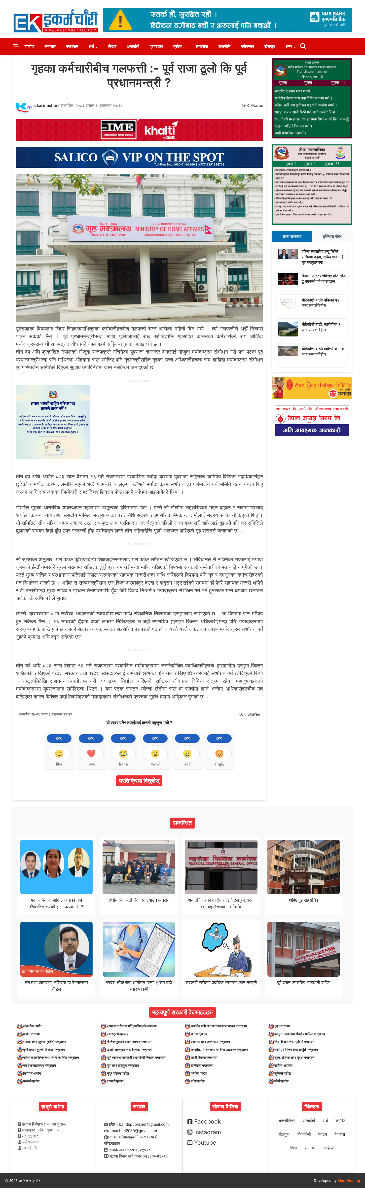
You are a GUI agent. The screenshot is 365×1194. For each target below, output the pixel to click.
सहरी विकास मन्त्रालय (204, 1057)
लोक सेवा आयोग (32, 1026)
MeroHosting (349, 1180)
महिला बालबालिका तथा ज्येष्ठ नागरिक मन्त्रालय (51, 1057)
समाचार (50, 46)
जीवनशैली (304, 1134)
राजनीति (224, 46)
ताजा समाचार (292, 236)
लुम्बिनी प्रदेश (282, 1073)
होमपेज (29, 46)
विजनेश (339, 1134)
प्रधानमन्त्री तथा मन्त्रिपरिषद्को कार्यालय (132, 1026)
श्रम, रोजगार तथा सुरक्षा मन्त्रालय (294, 1057)
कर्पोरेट (340, 1121)
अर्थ (91, 46)
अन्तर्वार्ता (133, 46)
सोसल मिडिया (226, 1107)
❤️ (91, 753)
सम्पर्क (139, 1107)
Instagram (207, 1132)
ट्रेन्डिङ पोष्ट (332, 236)
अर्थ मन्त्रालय (31, 1034)
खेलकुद (269, 46)
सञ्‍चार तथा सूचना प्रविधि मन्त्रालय (44, 1041)
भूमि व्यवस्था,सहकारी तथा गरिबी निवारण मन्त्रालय (136, 1057)
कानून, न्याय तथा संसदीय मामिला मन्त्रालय (299, 1034)
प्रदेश (177, 46)
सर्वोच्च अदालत (283, 1065)
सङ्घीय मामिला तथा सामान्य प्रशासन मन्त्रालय (219, 1026)
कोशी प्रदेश (281, 1081)
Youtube (205, 1142)
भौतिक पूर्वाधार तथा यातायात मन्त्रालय (129, 1041)
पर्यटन (322, 1134)
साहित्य (328, 1148)
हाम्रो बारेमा (52, 1107)
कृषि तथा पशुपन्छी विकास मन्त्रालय (44, 1049)
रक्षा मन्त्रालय (199, 1034)
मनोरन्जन (247, 46)
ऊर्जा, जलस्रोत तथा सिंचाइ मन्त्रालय (129, 1049)
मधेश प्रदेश (198, 1081)
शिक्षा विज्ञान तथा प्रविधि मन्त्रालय (294, 1041)
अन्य (289, 46)
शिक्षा (293, 1148)
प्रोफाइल (156, 46)
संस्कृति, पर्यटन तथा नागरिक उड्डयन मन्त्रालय (219, 1049)
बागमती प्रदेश (115, 1081)
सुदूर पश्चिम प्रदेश (118, 1073)
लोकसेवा (202, 46)
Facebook (207, 1121)
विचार (112, 46)
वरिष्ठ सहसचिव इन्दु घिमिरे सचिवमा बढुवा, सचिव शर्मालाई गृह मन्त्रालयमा (322, 257)
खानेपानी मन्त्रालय (202, 1065)
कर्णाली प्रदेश (199, 1073)
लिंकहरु (311, 1107)
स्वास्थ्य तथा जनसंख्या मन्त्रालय (210, 1041)
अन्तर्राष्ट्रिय (286, 1121)
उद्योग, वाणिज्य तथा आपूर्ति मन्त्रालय (296, 1049)
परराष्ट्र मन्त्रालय (117, 1034)
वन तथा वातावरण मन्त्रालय (39, 1065)
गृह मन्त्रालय (282, 1026)
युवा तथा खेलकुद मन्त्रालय (123, 1065)
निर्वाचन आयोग (32, 1073)
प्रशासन (72, 46)
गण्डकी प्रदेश (31, 1081)
